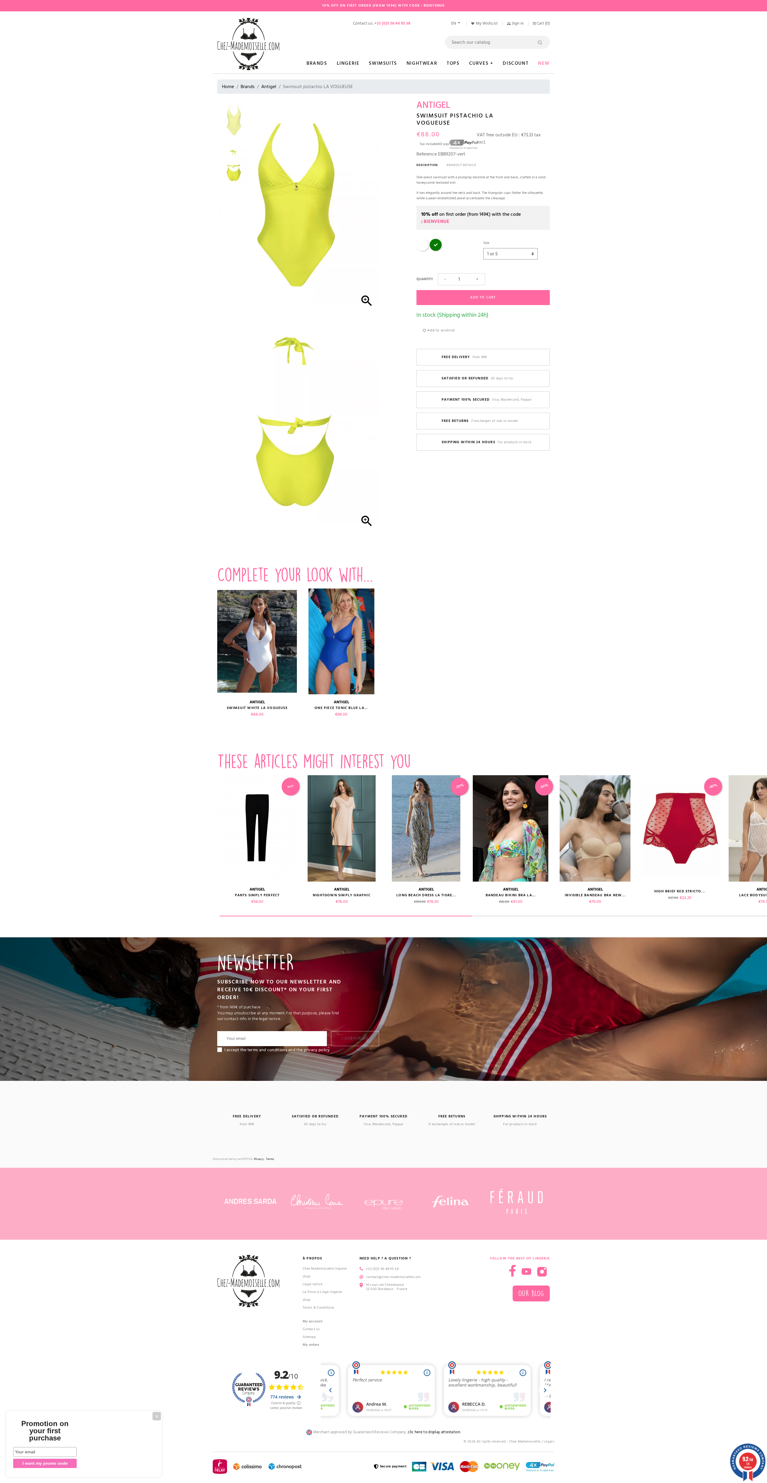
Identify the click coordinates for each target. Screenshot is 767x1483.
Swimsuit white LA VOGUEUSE (257, 707)
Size (486, 242)
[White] (422, 249)
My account (313, 1321)
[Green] (436, 249)
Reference (426, 154)
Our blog (531, 1293)
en (454, 23)
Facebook (512, 1271)
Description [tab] (427, 165)
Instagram (542, 1272)
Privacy (259, 1159)
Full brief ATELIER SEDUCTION (173, 891)
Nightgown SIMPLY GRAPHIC (342, 895)
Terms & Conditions (318, 1307)
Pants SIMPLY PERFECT (257, 895)
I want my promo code (45, 1463)
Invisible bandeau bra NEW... (595, 895)
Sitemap (309, 1336)
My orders (311, 1344)
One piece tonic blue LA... (341, 707)
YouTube (526, 1272)
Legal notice (313, 1284)
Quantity (424, 279)
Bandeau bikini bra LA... (511, 895)
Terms (270, 1159)
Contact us (311, 1329)
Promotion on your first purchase (45, 1431)
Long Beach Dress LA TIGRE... (426, 895)
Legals (549, 1441)
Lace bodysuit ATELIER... (88, 895)
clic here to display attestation (434, 1432)
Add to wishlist (440, 330)
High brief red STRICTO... (679, 891)
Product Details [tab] (461, 165)
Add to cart (483, 297)
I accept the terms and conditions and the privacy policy (277, 1050)
